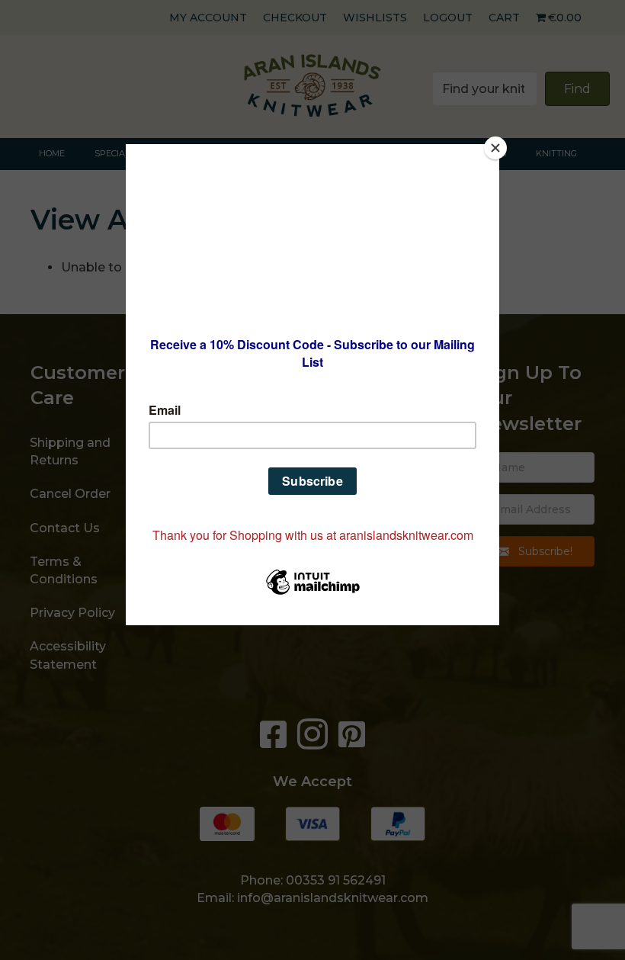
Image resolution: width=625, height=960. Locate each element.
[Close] (495, 147)
